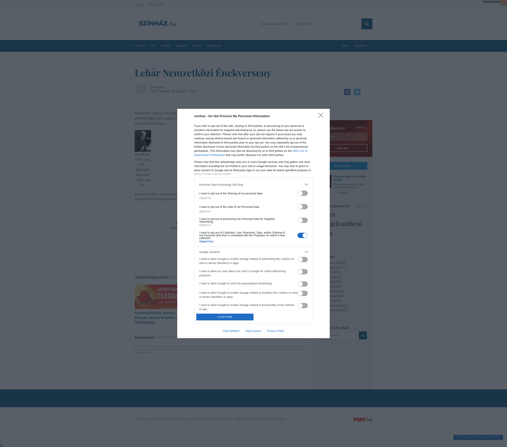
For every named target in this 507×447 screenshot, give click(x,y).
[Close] (322, 116)
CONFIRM (224, 316)
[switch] (302, 193)
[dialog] (253, 223)
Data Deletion (231, 330)
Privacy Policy (275, 330)
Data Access (253, 330)
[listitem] (253, 184)
